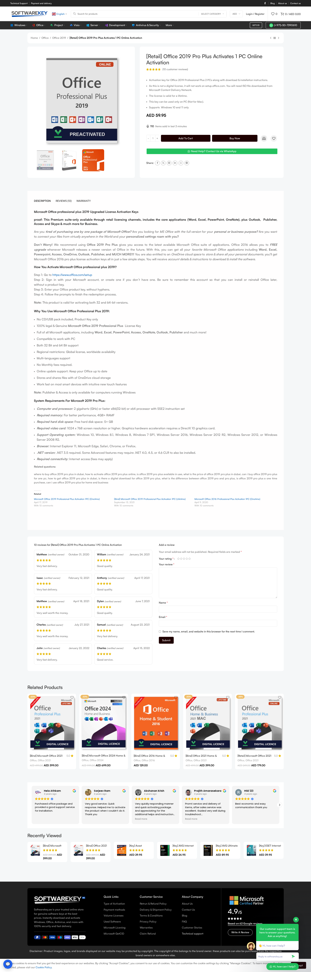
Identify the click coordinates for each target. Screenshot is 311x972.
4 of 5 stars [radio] (186, 558)
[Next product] (278, 38)
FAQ (184, 921)
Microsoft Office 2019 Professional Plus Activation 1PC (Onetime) (67, 499)
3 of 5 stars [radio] (184, 558)
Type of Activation (114, 903)
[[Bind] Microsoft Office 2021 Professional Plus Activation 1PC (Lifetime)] (35, 850)
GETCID (256, 25)
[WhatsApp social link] (180, 163)
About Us (187, 903)
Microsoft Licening (115, 927)
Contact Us (188, 909)
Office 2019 (59, 37)
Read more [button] (138, 819)
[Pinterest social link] (169, 163)
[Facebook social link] (265, 3)
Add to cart (185, 138)
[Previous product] (271, 38)
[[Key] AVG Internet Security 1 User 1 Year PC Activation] (164, 850)
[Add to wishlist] (273, 138)
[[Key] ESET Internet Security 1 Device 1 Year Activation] (251, 850)
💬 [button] (7, 964)
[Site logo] (29, 13)
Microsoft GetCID (114, 933)
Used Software (112, 921)
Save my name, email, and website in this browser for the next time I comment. (208, 631)
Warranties (146, 927)
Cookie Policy (44, 967)
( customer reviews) (175, 69)
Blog (184, 915)
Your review (166, 564)
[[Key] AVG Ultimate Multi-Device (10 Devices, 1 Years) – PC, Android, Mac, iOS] (208, 850)
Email (163, 617)
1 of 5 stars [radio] (178, 558)
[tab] (42, 200)
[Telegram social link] (186, 163)
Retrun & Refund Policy (153, 903)
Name (163, 602)
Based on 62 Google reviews (245, 923)
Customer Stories (192, 927)
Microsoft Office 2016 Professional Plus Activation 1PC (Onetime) (227, 499)
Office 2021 (44, 760)
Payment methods (114, 909)
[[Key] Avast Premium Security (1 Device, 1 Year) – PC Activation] (121, 850)
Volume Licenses (113, 915)
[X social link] (163, 163)
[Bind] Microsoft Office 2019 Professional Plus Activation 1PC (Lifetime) (150, 499)
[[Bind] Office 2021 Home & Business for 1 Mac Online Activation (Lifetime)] (78, 850)
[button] (31, 804)
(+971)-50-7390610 (285, 25)
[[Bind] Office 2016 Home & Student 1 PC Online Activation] (155, 723)
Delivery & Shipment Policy (156, 909)
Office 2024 (97, 760)
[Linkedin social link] (175, 163)
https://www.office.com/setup (72, 275)
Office (45, 37)
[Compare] (264, 138)
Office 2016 (148, 760)
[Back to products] (275, 38)
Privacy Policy (148, 921)
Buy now (235, 138)
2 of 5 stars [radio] (181, 558)
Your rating (166, 558)
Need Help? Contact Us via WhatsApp (213, 151)
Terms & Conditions (151, 915)
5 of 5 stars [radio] (189, 558)
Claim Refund (148, 933)
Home (34, 37)
